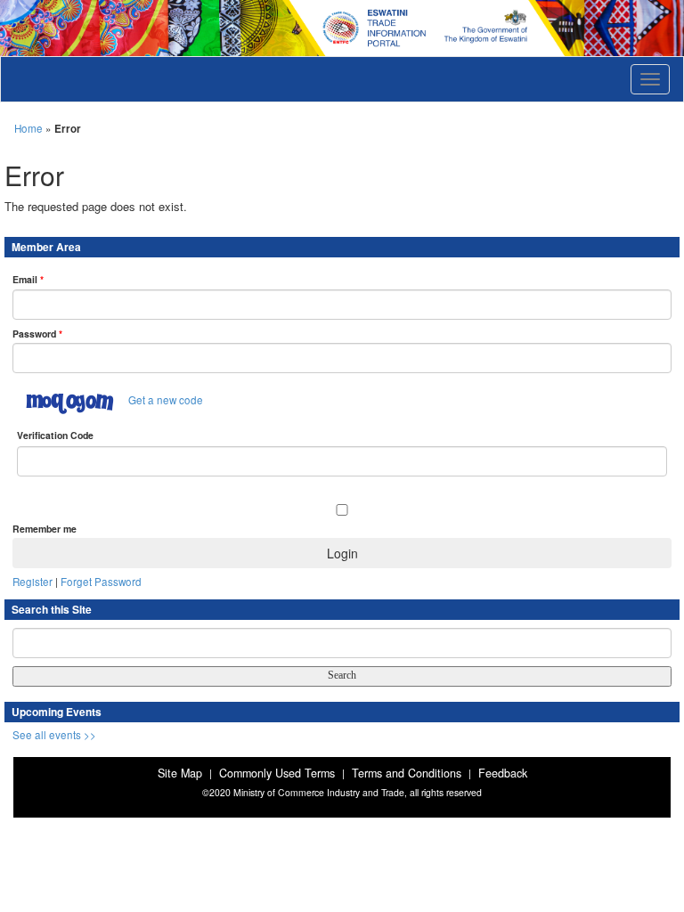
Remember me (44, 528)
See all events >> (54, 735)
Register (32, 581)
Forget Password (101, 581)
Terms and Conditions (406, 773)
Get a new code (165, 400)
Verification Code (55, 435)
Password (37, 333)
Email (28, 279)
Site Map (180, 773)
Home (28, 128)
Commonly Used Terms (277, 773)
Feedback (502, 773)
